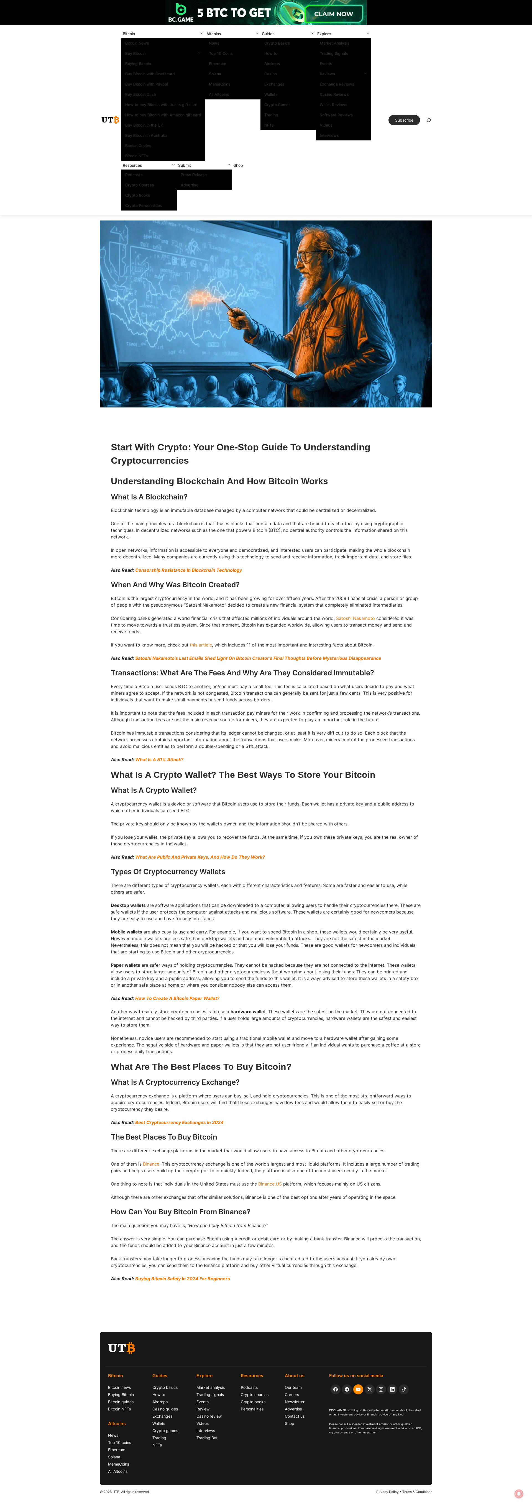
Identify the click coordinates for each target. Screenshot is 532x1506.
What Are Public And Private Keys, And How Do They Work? (200, 857)
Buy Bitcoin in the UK (144, 125)
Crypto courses (254, 1394)
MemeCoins (220, 84)
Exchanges (274, 84)
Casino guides (165, 1409)
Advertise (189, 185)
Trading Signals (334, 53)
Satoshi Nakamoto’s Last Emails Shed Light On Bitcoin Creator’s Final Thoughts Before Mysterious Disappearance (258, 658)
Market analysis (210, 1387)
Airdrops (272, 63)
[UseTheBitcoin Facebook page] (336, 1389)
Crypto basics (165, 1387)
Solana (215, 73)
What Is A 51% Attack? (159, 759)
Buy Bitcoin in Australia (146, 135)
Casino (270, 73)
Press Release (194, 174)
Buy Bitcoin (135, 53)
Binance (151, 1164)
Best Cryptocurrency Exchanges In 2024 (179, 1122)
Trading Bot (207, 1437)
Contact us (295, 1416)
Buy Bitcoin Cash (140, 94)
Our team (293, 1387)
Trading (271, 114)
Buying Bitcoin (138, 63)
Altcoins (213, 33)
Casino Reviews (334, 94)
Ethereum (217, 63)
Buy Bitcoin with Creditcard (150, 73)
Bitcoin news (119, 1387)
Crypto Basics (277, 43)
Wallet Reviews (333, 104)
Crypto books (253, 1401)
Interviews (329, 135)
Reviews (327, 73)
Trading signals (210, 1394)
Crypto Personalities (143, 205)
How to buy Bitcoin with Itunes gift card (161, 104)
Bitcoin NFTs (136, 155)
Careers (292, 1394)
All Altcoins (219, 94)
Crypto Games (277, 104)
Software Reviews (336, 114)
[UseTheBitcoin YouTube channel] (358, 1389)
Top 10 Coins (221, 53)
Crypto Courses (139, 185)
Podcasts (134, 174)
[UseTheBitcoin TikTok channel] (404, 1389)
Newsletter (295, 1401)
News (214, 43)
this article (201, 645)
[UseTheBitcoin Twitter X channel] (370, 1389)
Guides (268, 33)
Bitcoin (129, 33)
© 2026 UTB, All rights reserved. (125, 1492)
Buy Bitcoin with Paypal (146, 84)
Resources (132, 165)
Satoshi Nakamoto (355, 618)
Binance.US (270, 1184)
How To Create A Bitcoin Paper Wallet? (177, 998)
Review (202, 1409)
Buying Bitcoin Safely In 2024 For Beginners (182, 1278)
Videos (326, 125)
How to (270, 53)
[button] (202, 34)
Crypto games (165, 1430)
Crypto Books (137, 195)
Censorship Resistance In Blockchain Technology (188, 570)
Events (326, 63)
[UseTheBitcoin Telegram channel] (347, 1389)
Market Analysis (334, 43)
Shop (238, 165)
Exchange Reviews (337, 84)
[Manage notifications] (519, 1493)
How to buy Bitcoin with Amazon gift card (163, 114)
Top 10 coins (119, 1442)
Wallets (271, 94)
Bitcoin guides (121, 1401)
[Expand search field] (429, 121)
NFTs (269, 125)
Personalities (252, 1409)
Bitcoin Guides (138, 145)
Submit (184, 165)
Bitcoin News (137, 43)
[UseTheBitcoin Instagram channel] (381, 1389)
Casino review (209, 1416)
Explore (324, 33)
